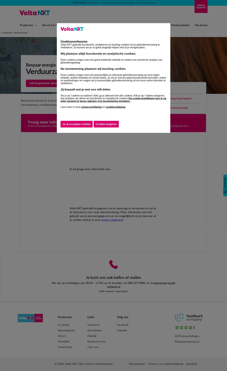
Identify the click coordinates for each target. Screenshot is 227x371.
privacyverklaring (91, 107)
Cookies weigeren (106, 124)
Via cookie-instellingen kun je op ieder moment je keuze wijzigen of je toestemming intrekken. (113, 99)
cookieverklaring (115, 107)
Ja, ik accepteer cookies (77, 124)
